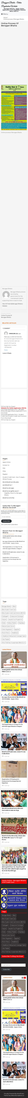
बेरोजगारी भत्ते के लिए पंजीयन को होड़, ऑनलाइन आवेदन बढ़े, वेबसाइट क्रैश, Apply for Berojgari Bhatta (13, 837)
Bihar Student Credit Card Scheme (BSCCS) (13, 613)
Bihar (14, 606)
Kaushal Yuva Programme (15, 619)
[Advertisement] (14, 42)
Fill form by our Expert (8, 406)
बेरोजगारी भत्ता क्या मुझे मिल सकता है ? (11, 491)
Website (4, 306)
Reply (6, 350)
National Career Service (8, 626)
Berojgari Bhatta (6, 606)
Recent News (5, 632)
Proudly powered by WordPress (14, 1093)
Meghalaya (21, 623)
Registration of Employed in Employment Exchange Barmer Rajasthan (12, 559)
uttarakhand (14, 632)
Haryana (4, 619)
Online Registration (7, 629)
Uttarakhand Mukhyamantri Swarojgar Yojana (14, 636)
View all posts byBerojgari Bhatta (12, 304)
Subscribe (6, 521)
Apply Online (6, 462)
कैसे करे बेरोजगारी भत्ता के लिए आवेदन (11, 482)
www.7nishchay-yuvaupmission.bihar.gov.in (13, 642)
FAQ (4, 468)
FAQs (4, 471)
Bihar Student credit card (8, 609)
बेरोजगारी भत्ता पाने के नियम (8, 498)
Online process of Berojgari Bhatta (6, 315)
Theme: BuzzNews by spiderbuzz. (14, 1095)
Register (5, 474)
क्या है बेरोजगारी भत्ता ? (7, 485)
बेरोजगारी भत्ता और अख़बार (8, 488)
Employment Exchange (16, 616)
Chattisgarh (5, 616)
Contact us (6, 465)
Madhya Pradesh (11, 623)
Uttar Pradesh (5, 639)
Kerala (3, 623)
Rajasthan (16, 629)
